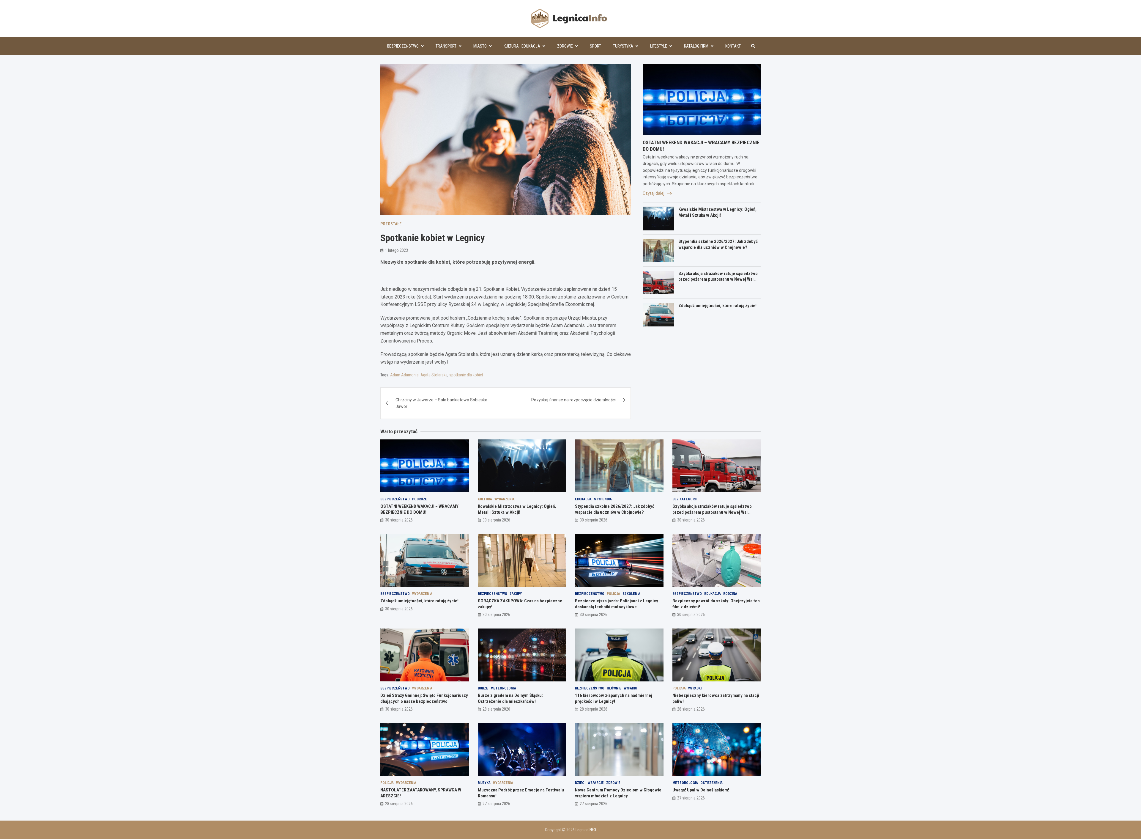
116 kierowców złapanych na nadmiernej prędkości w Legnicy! (613, 698)
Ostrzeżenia (711, 783)
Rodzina (730, 594)
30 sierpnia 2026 (399, 520)
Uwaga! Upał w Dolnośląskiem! (700, 790)
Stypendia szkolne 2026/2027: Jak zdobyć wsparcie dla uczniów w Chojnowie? (718, 244)
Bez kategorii (684, 499)
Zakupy (516, 594)
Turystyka (623, 46)
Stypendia (603, 499)
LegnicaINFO (586, 829)
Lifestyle (658, 46)
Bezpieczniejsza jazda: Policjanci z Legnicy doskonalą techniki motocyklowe (616, 603)
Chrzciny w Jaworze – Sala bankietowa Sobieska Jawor (441, 403)
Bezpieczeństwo (403, 46)
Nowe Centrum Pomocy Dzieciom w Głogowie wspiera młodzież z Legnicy (618, 793)
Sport (595, 46)
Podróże (419, 499)
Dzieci (580, 783)
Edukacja (583, 499)
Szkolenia (631, 594)
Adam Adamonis (404, 375)
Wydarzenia (504, 499)
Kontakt (733, 46)
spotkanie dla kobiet (466, 375)
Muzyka (484, 783)
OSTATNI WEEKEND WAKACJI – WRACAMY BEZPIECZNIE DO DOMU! (419, 509)
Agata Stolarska (433, 375)
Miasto (480, 46)
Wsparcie (596, 783)
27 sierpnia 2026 (496, 803)
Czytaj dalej (654, 193)
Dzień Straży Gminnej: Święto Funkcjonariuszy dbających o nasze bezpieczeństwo (424, 698)
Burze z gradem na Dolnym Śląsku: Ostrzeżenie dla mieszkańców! (510, 698)
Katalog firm (696, 46)
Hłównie (614, 688)
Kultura (485, 499)
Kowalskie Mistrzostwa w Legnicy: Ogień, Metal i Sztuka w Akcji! (717, 212)
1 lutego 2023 (396, 250)
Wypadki (630, 688)
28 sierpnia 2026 (496, 709)
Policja (613, 594)
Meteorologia (503, 688)
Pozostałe (390, 223)
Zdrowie (565, 46)
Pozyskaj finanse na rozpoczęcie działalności (573, 399)
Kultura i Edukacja (522, 46)
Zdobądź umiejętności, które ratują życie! (717, 305)
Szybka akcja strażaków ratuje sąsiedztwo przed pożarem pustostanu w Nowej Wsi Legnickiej (718, 279)
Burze (483, 688)
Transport (446, 46)
